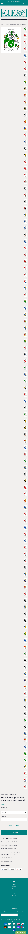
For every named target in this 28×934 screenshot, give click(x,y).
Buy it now (14, 832)
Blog (14, 893)
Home (2, 24)
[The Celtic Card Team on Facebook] (14, 903)
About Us (14, 886)
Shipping (14, 888)
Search (14, 884)
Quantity (3, 816)
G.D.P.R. (14, 895)
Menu (4, 4)
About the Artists (14, 891)
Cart (26, 4)
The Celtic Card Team (14, 919)
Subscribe (22, 915)
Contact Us (21, 932)
